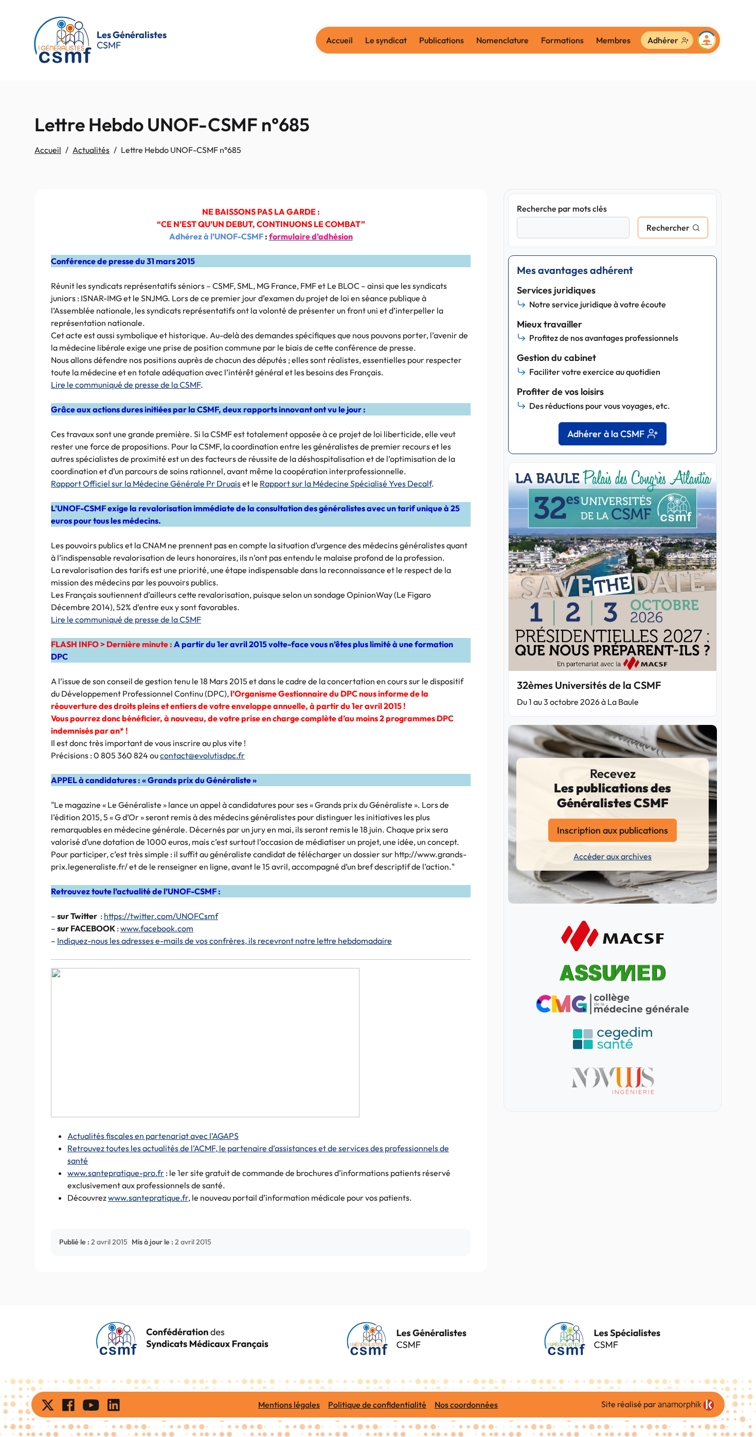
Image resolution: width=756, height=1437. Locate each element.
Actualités (91, 150)
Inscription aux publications (612, 830)
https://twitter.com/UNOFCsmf (161, 916)
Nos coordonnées (466, 1404)
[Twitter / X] (48, 1404)
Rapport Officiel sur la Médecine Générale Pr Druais (146, 483)
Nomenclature (502, 40)
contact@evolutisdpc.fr (202, 755)
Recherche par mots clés (562, 208)
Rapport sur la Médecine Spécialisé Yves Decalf (345, 483)
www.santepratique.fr (148, 1197)
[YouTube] (91, 1404)
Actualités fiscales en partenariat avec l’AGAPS (153, 1136)
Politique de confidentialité (377, 1404)
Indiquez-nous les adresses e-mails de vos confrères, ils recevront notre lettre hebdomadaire (224, 941)
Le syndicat (386, 40)
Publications (441, 40)
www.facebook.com (156, 928)
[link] (686, 1405)
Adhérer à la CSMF (605, 434)
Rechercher (668, 227)
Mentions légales (289, 1404)
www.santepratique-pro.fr (115, 1173)
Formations (562, 40)
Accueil (339, 40)
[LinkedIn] (113, 1404)
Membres (613, 40)
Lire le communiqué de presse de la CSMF (126, 384)
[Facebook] (68, 1404)
